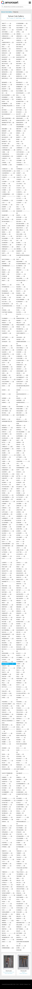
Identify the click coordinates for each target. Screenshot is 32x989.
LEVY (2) (20, 541)
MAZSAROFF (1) (21, 596)
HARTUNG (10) (7, 408)
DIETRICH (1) (21, 236)
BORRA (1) (20, 103)
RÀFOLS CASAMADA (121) (8, 721)
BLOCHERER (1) (21, 91)
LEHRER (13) (21, 531)
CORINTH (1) (20, 192)
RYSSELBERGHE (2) (9, 769)
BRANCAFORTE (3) (22, 120)
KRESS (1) (20, 488)
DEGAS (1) (6, 225)
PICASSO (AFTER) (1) (22, 693)
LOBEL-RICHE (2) (22, 550)
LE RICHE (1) (20, 520)
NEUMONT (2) (21, 644)
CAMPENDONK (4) (8, 150)
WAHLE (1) (20, 914)
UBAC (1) (19, 878)
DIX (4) (19, 240)
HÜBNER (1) (6, 440)
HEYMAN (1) (6, 429)
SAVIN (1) (6, 783)
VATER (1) (5, 891)
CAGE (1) (19, 143)
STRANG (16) (6, 846)
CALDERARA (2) (7, 145)
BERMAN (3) (6, 74)
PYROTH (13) (7, 716)
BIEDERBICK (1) (22, 84)
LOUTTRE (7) (21, 552)
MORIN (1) (20, 623)
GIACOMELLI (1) (22, 347)
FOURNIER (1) (8, 318)
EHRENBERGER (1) (8, 266)
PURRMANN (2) (21, 714)
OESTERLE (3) (7, 661)
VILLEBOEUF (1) (21, 903)
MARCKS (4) (21, 577)
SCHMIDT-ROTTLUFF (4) (22, 795)
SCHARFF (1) (6, 785)
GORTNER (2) (6, 360)
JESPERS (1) (6, 457)
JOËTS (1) (5, 459)
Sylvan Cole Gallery (6, 12)
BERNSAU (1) (20, 74)
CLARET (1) (20, 181)
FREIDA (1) (6, 322)
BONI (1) (5, 101)
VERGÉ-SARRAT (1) (8, 893)
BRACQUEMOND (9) (8, 118)
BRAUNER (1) (6, 128)
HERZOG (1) (20, 427)
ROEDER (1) (6, 748)
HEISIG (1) (6, 419)
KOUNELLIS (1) (7, 488)
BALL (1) (5, 46)
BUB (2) (20, 135)
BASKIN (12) (21, 55)
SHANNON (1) (7, 817)
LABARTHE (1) (7, 499)
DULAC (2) (20, 253)
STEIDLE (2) (7, 836)
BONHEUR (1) (20, 99)
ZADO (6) (6, 941)
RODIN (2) (6, 744)
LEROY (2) (6, 537)
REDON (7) (20, 725)
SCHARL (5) (20, 785)
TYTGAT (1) (6, 878)
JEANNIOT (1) (9, 455)
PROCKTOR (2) (21, 712)
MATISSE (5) (6, 592)
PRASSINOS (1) (21, 710)
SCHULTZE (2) (7, 802)
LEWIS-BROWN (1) (8, 543)
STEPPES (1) (7, 842)
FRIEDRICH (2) (8, 326)
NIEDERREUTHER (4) (22, 650)
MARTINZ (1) (6, 585)
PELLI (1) (5, 682)
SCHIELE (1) (20, 790)
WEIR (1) (21, 920)
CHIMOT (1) (21, 175)
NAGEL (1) (6, 640)
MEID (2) (5, 602)
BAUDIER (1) (6, 59)
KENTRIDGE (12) (8, 476)
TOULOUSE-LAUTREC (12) (22, 869)
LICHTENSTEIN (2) (7, 545)
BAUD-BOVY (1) (20, 57)
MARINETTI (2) (8, 582)
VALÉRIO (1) (7, 884)
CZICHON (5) (7, 204)
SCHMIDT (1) (6, 794)
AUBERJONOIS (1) (8, 42)
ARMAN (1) (22, 34)
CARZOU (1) (6, 158)
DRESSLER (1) (9, 249)
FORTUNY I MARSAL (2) (7, 313)
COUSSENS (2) (21, 200)
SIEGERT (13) (22, 817)
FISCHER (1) (20, 297)
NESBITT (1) (22, 642)
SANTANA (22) (21, 779)
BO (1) (4, 93)
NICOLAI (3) (8, 650)
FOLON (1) (21, 305)
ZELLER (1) (21, 945)
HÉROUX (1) (20, 425)
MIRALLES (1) (6, 615)
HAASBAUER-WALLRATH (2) (22, 386)
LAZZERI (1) (21, 518)
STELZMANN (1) (21, 838)
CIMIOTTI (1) (20, 177)
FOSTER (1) (21, 312)
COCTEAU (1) (20, 183)
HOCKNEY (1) (6, 434)
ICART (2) (5, 444)
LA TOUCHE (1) (21, 497)
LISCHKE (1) (6, 550)
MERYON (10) (7, 607)
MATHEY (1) (23, 590)
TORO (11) (5, 867)
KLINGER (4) (20, 482)
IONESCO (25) (7, 446)
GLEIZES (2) (6, 352)
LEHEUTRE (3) (21, 529)
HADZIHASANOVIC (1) (22, 395)
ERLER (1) (5, 272)
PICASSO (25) (6, 693)
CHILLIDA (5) (7, 175)
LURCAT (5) (20, 564)
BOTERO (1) (7, 110)
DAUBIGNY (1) (8, 215)
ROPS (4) (22, 751)
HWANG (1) (20, 442)
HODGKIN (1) (21, 434)
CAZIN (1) (21, 158)
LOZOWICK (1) (21, 554)
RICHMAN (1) (21, 731)
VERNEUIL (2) (8, 895)
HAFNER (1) (6, 398)
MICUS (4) (20, 609)
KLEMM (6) (6, 482)
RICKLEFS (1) (20, 733)
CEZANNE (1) (20, 160)
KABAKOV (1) (6, 467)
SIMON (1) (5, 821)
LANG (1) (19, 507)
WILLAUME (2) (23, 924)
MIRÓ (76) (20, 615)
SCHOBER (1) (21, 798)
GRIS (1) (5, 373)
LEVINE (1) (20, 539)
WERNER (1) (6, 924)
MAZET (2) (5, 596)
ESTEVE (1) (21, 274)
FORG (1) (20, 310)
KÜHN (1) (5, 493)
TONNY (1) (6, 865)
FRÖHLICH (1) (6, 329)
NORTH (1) (20, 655)
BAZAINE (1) (6, 61)
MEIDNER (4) (21, 602)
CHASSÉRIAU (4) (8, 173)
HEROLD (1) (6, 425)
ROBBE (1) (6, 741)
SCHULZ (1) (21, 802)
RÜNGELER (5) (23, 764)
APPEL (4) (20, 32)
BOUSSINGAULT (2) (8, 115)
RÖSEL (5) (20, 754)
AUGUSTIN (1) (21, 42)
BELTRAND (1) (7, 69)
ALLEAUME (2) (21, 29)
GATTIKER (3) (7, 337)
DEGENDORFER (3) (22, 225)
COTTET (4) (21, 198)
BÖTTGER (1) (21, 110)
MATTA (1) (20, 592)
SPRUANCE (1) (7, 832)
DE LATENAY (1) (7, 219)
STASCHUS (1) (21, 834)
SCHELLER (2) (21, 788)
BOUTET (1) (20, 114)
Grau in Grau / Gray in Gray (8, 972)
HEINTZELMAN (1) (21, 416)
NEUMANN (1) (6, 644)
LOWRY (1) (5, 554)
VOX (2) (6, 910)
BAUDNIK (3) (21, 59)
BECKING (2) (20, 63)
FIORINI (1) (6, 297)
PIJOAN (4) (20, 695)
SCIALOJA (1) (6, 809)
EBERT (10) (6, 261)
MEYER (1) (7, 609)
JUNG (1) (20, 465)
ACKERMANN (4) (21, 23)
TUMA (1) (5, 876)
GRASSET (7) (21, 369)
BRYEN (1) (6, 135)
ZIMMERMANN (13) (8, 948)
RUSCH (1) (5, 767)
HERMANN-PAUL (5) (7, 421)
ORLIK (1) (19, 666)
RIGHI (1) (20, 737)
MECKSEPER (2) (22, 598)
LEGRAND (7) (6, 526)
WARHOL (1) (20, 918)
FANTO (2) (6, 284)
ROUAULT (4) (21, 758)
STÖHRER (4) (21, 844)
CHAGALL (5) (20, 162)
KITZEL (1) (20, 478)
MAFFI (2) (5, 569)
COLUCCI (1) (20, 187)
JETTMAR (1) (21, 457)
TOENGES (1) (21, 863)
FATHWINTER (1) (8, 288)
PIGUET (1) (7, 695)
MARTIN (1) (21, 583)
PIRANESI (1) (22, 698)
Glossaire (26, 984)
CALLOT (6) (21, 145)
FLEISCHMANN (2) (22, 299)
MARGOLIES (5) (22, 579)
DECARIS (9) (20, 221)
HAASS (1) (5, 390)
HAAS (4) (6, 385)
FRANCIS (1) (6, 320)
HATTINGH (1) (6, 410)
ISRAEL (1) (20, 446)
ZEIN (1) (5, 945)
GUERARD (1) (6, 377)
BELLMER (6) (20, 67)
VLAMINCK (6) (22, 905)
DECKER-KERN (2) (22, 223)
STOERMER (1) (6, 844)
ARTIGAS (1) (22, 38)
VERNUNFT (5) (21, 895)
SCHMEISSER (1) (21, 792)
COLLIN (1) (6, 187)
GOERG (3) (21, 354)
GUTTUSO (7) (21, 383)
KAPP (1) (20, 469)
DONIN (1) (21, 242)
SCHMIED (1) (8, 798)
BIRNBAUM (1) (21, 86)
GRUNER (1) (6, 375)
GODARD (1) (21, 352)
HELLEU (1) (21, 419)
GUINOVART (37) (22, 381)
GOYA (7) (6, 364)
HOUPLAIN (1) (7, 438)
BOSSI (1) (20, 105)
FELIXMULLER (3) (8, 293)
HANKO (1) (6, 402)
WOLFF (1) (20, 931)
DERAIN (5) (6, 234)
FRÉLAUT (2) (20, 322)
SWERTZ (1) (6, 851)
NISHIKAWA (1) (8, 653)
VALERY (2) (20, 884)
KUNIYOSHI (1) (7, 495)
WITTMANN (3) (22, 929)
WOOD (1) (8, 933)
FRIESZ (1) (20, 326)
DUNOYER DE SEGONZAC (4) (23, 256)
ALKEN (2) (7, 29)
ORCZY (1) (5, 666)
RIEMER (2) (6, 735)
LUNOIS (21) (21, 562)
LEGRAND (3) (20, 526)
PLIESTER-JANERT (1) (8, 703)
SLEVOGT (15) (6, 827)
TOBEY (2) (20, 861)
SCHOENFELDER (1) (8, 800)
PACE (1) (6, 670)
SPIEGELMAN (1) (21, 830)
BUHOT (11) (6, 139)
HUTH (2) (6, 442)
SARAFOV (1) (7, 781)
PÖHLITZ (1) (21, 703)
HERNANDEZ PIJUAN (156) (22, 422)
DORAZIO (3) (6, 244)
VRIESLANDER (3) (8, 912)
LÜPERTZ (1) (7, 564)
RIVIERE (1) (20, 739)
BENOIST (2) (20, 69)
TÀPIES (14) (20, 855)
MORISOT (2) (7, 626)
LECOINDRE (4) (22, 524)
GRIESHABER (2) (21, 371)
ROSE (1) (5, 754)
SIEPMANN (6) (7, 819)
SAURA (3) (20, 781)
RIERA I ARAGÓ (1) (21, 735)
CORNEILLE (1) (22, 194)
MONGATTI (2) (7, 619)
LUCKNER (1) (22, 559)
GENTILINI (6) (7, 345)
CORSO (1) (21, 196)
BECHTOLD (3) (7, 63)
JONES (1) (21, 459)
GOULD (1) (19, 362)
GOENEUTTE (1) (8, 354)
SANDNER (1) (6, 779)
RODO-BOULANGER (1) (21, 745)
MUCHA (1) (7, 632)
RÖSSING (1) (20, 756)
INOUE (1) (20, 444)
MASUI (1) (7, 590)
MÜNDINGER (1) (7, 638)
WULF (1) (20, 935)
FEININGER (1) (7, 291)
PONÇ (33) (20, 706)
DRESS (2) (20, 246)
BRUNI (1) (20, 133)
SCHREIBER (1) (22, 800)
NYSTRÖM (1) (7, 657)
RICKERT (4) (7, 733)
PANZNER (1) (6, 674)
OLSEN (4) (20, 663)
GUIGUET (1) (8, 379)
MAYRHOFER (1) (22, 594)
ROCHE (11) (20, 741)
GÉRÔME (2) (21, 345)
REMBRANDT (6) (8, 730)
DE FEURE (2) (21, 217)
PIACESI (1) (20, 691)
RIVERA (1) (6, 739)
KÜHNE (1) (20, 493)
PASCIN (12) (6, 676)
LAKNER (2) (6, 503)
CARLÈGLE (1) (5, 154)
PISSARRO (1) (7, 701)
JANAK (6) (5, 450)
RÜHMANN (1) (7, 764)
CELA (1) (6, 160)
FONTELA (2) (20, 308)
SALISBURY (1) (22, 774)
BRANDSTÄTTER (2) (8, 122)
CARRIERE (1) (21, 156)
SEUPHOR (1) (21, 815)
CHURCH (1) (8, 177)
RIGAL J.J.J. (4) (5, 737)
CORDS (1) (5, 192)
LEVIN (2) (5, 539)
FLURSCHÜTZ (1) (7, 303)
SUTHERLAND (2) (23, 848)
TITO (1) (5, 861)
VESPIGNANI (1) (21, 897)
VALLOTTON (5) (7, 886)
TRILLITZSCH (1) (21, 872)
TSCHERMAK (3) (21, 874)
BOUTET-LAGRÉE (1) (22, 116)
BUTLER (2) (5, 143)
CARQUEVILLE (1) (7, 156)
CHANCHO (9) (7, 168)
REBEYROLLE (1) (21, 722)
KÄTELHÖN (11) (8, 474)
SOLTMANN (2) (21, 827)
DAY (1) (5, 217)
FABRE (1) (20, 276)
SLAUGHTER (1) (21, 825)
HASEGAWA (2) (21, 408)
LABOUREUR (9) (8, 501)
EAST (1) (20, 259)
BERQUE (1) (6, 76)
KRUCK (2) (6, 491)
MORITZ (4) (20, 626)
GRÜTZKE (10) (22, 375)
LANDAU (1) (6, 507)
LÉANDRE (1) (21, 522)
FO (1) (19, 303)
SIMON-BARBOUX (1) (22, 822)
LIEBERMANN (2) (21, 545)
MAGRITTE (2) (7, 571)
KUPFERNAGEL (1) (22, 495)
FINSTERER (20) (21, 295)
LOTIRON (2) (6, 552)
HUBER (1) (21, 438)
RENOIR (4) (22, 729)
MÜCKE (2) (21, 632)
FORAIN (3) (6, 310)
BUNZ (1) (20, 139)
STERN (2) (20, 842)
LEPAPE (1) (6, 535)
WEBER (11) (7, 920)
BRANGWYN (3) (21, 122)
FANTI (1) (5, 280)
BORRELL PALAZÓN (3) (8, 106)
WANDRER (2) (6, 918)
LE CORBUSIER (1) (6, 520)
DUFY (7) (5, 253)
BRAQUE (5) (7, 124)
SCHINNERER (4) (7, 792)
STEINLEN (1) (6, 839)
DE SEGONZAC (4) (7, 222)
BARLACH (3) (6, 53)
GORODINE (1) (21, 358)
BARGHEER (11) (21, 51)
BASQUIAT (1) (8, 57)
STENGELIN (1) (22, 840)
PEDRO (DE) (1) (21, 678)
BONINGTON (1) (22, 101)
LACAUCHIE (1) (22, 501)
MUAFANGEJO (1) (21, 630)
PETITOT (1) (7, 688)
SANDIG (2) (20, 777)
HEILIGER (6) (21, 413)
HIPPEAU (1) (21, 429)
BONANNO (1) (7, 97)
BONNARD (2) (7, 103)
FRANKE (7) (21, 320)
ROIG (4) (21, 748)
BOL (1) (20, 95)
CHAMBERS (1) (22, 165)
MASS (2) (20, 585)
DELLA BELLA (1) (22, 230)
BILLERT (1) (6, 86)
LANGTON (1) (20, 510)
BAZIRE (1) (20, 61)
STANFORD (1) (6, 834)
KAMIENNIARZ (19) (22, 467)
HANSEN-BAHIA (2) (22, 403)
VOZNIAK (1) (21, 910)
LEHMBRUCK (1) (8, 531)
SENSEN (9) (20, 813)
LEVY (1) (6, 541)
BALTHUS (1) (19, 46)
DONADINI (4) (7, 242)
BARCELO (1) (21, 48)
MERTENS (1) (22, 604)
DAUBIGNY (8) (23, 212)
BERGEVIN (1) (7, 72)
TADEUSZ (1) (21, 851)
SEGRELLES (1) (6, 813)
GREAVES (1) (7, 371)
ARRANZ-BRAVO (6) (8, 39)
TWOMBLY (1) (20, 876)
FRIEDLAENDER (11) (23, 324)
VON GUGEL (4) (21, 907)
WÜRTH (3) (21, 937)
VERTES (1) (6, 897)
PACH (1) (20, 670)
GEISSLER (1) (6, 341)
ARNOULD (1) (21, 36)
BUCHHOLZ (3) (7, 137)
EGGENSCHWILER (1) (23, 263)
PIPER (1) (5, 697)
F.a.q (29, 984)
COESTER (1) (6, 185)
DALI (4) (20, 206)
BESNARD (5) (6, 82)
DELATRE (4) (7, 230)
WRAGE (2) (6, 935)
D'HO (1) (19, 204)
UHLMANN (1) (6, 880)
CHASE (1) (22, 171)
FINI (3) (5, 295)
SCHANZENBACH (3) (22, 783)
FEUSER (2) (20, 293)
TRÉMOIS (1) (7, 872)
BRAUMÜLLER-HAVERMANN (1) (22, 125)
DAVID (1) (20, 215)
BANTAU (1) (6, 48)
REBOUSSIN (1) (7, 725)
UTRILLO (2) (7, 882)
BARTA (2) (6, 55)
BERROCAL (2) (21, 76)
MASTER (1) (21, 588)
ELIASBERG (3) (21, 265)
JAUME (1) (6, 453)
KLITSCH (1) (6, 484)
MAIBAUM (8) (20, 571)
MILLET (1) (7, 611)
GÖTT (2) (5, 362)
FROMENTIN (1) (22, 329)
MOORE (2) (6, 621)
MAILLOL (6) (7, 573)
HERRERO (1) (7, 427)
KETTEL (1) (21, 476)
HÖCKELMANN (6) (23, 431)
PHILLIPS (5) (6, 691)
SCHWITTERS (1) (21, 806)
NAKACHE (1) (21, 640)
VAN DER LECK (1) (21, 886)
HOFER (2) (5, 436)
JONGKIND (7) (23, 461)
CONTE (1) (21, 190)
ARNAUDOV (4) (7, 36)
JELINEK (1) (20, 455)
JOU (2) (19, 463)
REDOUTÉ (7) (8, 727)
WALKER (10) (6, 916)
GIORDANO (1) (21, 350)
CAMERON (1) (22, 147)
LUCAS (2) (20, 556)
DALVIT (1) (6, 209)
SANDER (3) (6, 777)
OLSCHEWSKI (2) (7, 663)
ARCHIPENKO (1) (8, 34)
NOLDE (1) (5, 655)
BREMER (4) (6, 131)
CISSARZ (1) (22, 179)
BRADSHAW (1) (22, 118)
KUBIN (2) (20, 491)
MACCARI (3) (6, 566)
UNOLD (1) (20, 880)
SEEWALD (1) (7, 811)
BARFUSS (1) (6, 51)
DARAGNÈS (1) (8, 211)
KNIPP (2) (20, 484)
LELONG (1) (6, 533)
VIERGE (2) (20, 901)
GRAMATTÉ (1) (7, 369)
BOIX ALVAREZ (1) (8, 95)
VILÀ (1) (7, 903)
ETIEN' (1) (4, 276)
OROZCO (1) (8, 668)
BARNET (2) (20, 53)
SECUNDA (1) (21, 809)
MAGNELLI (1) (21, 569)
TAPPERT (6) (6, 857)
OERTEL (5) (20, 659)
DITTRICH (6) (7, 240)
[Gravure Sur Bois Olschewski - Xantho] (23, 962)
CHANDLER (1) (23, 168)
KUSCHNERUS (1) (8, 497)
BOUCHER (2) (7, 112)
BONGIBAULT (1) (7, 99)
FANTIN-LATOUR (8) (22, 281)
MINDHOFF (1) (6, 613)
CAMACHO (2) (7, 147)
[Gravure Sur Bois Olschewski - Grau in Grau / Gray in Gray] (8, 962)
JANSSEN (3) (20, 450)
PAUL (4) (19, 676)
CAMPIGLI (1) (21, 150)
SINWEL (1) (7, 825)
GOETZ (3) (6, 356)
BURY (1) (19, 141)
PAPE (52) (19, 674)
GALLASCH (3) (21, 331)
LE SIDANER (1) (7, 522)
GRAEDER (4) (20, 366)
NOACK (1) (21, 653)
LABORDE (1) (20, 499)
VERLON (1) (20, 893)
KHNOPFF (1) (7, 478)
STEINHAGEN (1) (22, 836)
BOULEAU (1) (21, 112)
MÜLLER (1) (20, 634)
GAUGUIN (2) (20, 337)
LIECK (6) (21, 548)
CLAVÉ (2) (6, 183)
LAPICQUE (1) (7, 512)
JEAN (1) (20, 453)
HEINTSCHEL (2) (8, 415)
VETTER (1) (6, 899)
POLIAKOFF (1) (7, 706)
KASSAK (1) (20, 472)
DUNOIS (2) (6, 255)
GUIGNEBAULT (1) (22, 377)
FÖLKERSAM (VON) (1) (8, 307)
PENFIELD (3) (21, 682)
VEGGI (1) (20, 891)
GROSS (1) (20, 373)
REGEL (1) (19, 727)
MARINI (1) (20, 581)
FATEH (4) (20, 284)
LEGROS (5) (7, 529)
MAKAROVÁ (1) (21, 573)
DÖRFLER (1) (21, 244)
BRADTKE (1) (6, 120)
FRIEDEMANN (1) (7, 324)
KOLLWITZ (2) (21, 486)
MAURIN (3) (6, 594)
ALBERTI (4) (6, 27)
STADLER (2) (20, 832)
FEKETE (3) (20, 291)
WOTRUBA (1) (21, 933)
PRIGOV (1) (6, 712)
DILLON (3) (22, 238)
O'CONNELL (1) (22, 657)
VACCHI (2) (20, 882)
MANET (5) (6, 575)
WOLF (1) (5, 931)
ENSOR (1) (6, 270)
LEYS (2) (20, 543)
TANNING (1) (7, 855)
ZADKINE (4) (19, 939)
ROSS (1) (5, 756)
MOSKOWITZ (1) (21, 628)
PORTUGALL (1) (7, 708)
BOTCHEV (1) (20, 107)
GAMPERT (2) (6, 333)
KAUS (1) (19, 474)
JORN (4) (5, 463)
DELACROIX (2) (21, 227)
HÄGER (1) (21, 398)
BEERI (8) (5, 65)
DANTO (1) (20, 209)
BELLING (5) (6, 67)
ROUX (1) (6, 762)
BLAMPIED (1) (7, 91)
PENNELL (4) (6, 685)
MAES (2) (19, 566)
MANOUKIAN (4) (22, 575)
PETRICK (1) (21, 687)
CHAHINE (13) (7, 164)
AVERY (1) (6, 44)
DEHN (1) (5, 227)
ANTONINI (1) (7, 32)
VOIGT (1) (7, 907)
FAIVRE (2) (5, 278)
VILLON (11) (7, 905)
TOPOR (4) (20, 865)
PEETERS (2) (20, 680)
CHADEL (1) (6, 162)
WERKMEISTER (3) (23, 922)
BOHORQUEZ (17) (23, 93)
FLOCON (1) (6, 301)
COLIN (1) (19, 185)
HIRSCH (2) (6, 431)
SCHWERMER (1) (22, 804)
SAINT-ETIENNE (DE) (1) (7, 774)
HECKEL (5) (6, 413)
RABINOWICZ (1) (8, 718)
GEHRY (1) (6, 339)
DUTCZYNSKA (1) (8, 259)
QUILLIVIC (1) (21, 716)
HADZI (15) (6, 394)
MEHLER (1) (21, 600)
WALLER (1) (20, 916)
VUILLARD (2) (21, 912)
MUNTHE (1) (21, 638)
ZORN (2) (20, 948)
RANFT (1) (20, 720)
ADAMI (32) (6, 25)
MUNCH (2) (20, 636)
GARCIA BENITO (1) (22, 334)
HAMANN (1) (20, 400)
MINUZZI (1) (21, 613)
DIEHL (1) (7, 236)
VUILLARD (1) (7, 914)
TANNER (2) (20, 853)
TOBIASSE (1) (6, 863)
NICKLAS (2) (20, 647)
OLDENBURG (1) (21, 661)
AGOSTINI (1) (21, 25)
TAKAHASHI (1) (7, 853)
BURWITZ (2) (6, 141)
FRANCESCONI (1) (22, 318)
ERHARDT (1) (22, 270)
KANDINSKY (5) (7, 469)
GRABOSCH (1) (21, 364)
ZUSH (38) (18, 950)
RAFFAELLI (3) (22, 718)
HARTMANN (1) (22, 406)
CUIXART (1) (21, 202)
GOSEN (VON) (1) (22, 360)
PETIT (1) (20, 685)
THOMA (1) (20, 859)
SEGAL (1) (20, 811)
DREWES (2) (21, 249)
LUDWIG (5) (7, 562)
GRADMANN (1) (7, 366)
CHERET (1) (20, 173)
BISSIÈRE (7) (21, 88)
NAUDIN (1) (6, 642)
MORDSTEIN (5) (22, 621)
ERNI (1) (19, 272)
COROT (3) (8, 197)
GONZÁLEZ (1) (7, 358)
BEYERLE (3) (7, 84)
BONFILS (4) (20, 97)
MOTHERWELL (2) (8, 630)
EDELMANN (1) (21, 261)
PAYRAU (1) (7, 678)
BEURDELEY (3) (22, 82)
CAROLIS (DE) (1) (22, 154)
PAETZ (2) (5, 672)
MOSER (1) (6, 628)
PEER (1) (6, 680)
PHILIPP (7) (21, 689)
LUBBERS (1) (7, 556)
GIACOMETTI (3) (8, 350)
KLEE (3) (5, 480)
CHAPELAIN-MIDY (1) (8, 171)
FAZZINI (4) (20, 286)
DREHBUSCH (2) (7, 246)
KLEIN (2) (20, 480)
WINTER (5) (6, 929)
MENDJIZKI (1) (7, 604)
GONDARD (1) (21, 356)
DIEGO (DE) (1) (21, 234)
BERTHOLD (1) (7, 78)
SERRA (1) (6, 815)
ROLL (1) (5, 750)
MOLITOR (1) (7, 617)
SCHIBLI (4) (7, 790)
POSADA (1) (22, 708)
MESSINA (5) (21, 607)
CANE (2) (5, 152)
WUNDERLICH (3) (7, 937)
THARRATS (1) (8, 859)
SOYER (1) (6, 830)
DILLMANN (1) (7, 238)
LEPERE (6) (22, 535)
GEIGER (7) (20, 339)
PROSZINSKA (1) (7, 714)
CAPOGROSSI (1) (22, 152)
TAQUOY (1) (21, 857)
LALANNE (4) (21, 503)
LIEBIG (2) (5, 548)
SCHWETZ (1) (6, 806)
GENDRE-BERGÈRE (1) (23, 342)
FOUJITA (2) (22, 315)
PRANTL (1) (6, 710)
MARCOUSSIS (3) (7, 579)
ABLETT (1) (6, 23)
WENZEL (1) (6, 922)
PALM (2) (20, 672)
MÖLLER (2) (20, 617)
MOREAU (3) (7, 623)
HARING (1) (6, 406)
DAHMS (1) (6, 206)
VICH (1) (19, 899)
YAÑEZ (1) (8, 939)
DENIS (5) (6, 232)
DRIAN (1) (8, 251)
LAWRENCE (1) (21, 516)
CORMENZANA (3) (8, 194)
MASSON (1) (6, 588)
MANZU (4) (6, 577)
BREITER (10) (21, 128)
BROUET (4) (7, 133)
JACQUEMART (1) (7, 448)
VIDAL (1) (6, 901)
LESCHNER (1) (21, 537)
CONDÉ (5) (6, 190)
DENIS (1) (20, 232)
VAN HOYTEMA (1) (22, 889)
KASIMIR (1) (6, 472)
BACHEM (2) (20, 44)
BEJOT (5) (20, 65)
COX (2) (6, 202)
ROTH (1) (5, 758)
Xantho (23, 972)
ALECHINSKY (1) (21, 27)
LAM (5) (5, 505)
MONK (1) (20, 619)
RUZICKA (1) (20, 767)
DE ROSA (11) (21, 219)
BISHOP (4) (6, 88)
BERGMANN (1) (22, 72)
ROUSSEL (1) (7, 760)
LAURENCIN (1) (7, 514)
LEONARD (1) (21, 533)
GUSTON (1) (6, 383)
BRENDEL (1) (20, 131)
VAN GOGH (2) (7, 889)
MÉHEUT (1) (7, 600)
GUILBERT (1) (22, 379)
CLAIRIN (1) (8, 181)
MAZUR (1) (6, 598)
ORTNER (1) (20, 668)
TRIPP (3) (6, 874)
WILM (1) (6, 926)
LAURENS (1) (21, 514)
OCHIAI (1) (6, 659)
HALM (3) (5, 400)
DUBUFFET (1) (21, 251)
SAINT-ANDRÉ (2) (22, 770)
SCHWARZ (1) (7, 804)
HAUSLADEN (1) (21, 410)
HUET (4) (19, 440)
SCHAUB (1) (6, 788)
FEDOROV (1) (22, 289)
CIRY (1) (5, 179)
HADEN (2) (22, 391)
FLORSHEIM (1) (21, 301)
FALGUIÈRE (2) (22, 278)
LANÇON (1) (21, 505)
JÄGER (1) (20, 448)
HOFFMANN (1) (21, 436)
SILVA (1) (21, 819)
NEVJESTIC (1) (7, 647)
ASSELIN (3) (21, 40)
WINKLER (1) (21, 926)
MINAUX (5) (20, 611)
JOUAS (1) (6, 465)
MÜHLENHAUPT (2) (8, 634)
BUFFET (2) (21, 137)
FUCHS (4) (6, 331)
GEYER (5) (7, 347)
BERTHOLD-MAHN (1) (22, 79)
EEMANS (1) (6, 263)
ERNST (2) (5, 274)
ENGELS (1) (20, 267)
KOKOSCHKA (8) (7, 486)
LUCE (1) (6, 558)
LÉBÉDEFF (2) (6, 524)
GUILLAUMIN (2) (8, 381)
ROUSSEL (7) (21, 760)
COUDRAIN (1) (7, 200)
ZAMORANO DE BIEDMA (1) (22, 942)
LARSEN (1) (20, 512)
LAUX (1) (6, 516)
